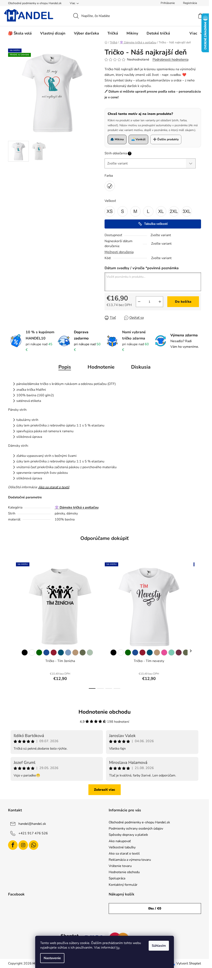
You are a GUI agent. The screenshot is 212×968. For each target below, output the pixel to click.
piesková (75, 652)
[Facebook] (13, 845)
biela (32, 652)
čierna (25, 652)
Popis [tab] (64, 367)
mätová (171, 652)
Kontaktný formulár (123, 884)
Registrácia (190, 3)
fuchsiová (179, 652)
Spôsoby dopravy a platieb (128, 834)
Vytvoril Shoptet (188, 963)
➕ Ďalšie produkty (166, 139)
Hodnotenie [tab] (101, 367)
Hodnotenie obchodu (124, 872)
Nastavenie (52, 958)
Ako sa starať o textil (53, 487)
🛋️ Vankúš (138, 139)
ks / (154, 908)
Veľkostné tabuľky (122, 847)
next (197, 624)
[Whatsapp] (33, 845)
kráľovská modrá (46, 652)
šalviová (90, 652)
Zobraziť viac (104, 789)
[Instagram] (23, 845)
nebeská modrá (68, 652)
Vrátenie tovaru (120, 866)
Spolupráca (117, 878)
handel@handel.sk (32, 824)
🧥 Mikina (117, 139)
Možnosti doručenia (119, 252)
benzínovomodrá (61, 652)
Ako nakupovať (120, 841)
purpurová (164, 652)
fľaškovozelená (39, 652)
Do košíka (183, 301)
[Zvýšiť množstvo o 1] (160, 301)
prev (11, 624)
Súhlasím (159, 945)
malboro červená (54, 652)
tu (117, 947)
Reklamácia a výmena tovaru (130, 859)
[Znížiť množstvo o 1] (139, 301)
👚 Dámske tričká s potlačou (77, 507)
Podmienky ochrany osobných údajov (136, 828)
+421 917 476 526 (33, 833)
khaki (83, 652)
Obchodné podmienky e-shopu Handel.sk (34, 3)
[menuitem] (20, 33)
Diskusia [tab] (141, 367)
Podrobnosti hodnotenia (170, 59)
